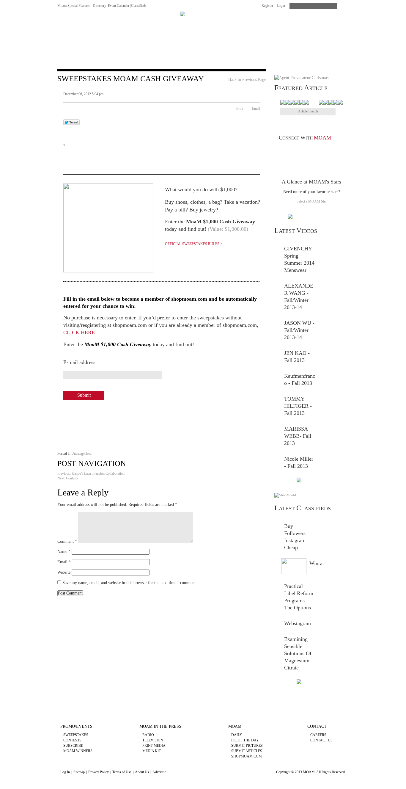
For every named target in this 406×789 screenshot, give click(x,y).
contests (72, 740)
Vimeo (311, 150)
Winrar (316, 563)
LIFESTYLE (298, 23)
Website (63, 572)
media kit (151, 751)
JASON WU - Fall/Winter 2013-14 (299, 330)
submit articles (246, 751)
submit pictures (247, 745)
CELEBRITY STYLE (258, 23)
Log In (65, 772)
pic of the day (245, 740)
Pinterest (302, 150)
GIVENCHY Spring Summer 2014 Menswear (299, 259)
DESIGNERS (91, 23)
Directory (99, 6)
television (152, 740)
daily (236, 735)
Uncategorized (81, 453)
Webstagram (297, 623)
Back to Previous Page (247, 79)
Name (63, 551)
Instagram (337, 150)
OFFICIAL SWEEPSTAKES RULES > (193, 244)
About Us (142, 772)
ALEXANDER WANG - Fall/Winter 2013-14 (298, 296)
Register (267, 6)
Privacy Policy (98, 772)
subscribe (73, 745)
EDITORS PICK (334, 23)
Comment (67, 541)
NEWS (63, 23)
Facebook (285, 150)
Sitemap (79, 772)
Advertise (159, 772)
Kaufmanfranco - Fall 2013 (299, 379)
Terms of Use (121, 772)
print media (154, 745)
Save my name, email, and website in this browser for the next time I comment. (129, 583)
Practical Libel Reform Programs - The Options (298, 597)
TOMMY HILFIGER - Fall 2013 (298, 406)
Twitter (294, 150)
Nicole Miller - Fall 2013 (298, 462)
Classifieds (139, 6)
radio (148, 735)
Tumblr (320, 150)
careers (318, 735)
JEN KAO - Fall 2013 (297, 356)
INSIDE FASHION (129, 23)
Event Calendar (118, 6)
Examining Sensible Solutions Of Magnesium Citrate (297, 653)
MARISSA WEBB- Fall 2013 (297, 436)
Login (281, 6)
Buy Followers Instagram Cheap (295, 536)
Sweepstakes (75, 735)
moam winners (77, 751)
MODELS (165, 23)
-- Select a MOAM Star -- (311, 201)
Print (239, 108)
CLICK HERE (79, 332)
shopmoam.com (246, 756)
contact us (321, 740)
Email (256, 108)
